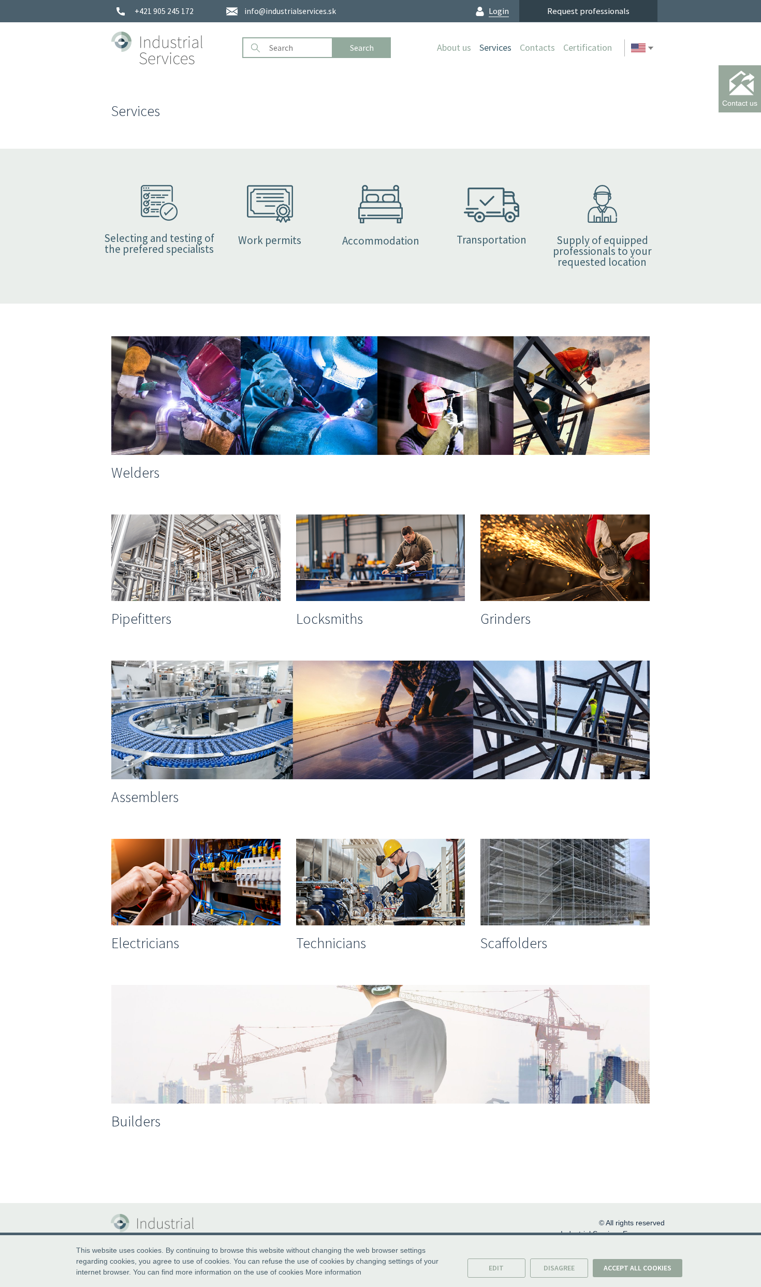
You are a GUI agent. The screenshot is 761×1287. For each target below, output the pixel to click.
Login (499, 11)
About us (454, 47)
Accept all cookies (637, 1267)
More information (333, 1272)
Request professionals (588, 11)
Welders (135, 472)
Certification (587, 47)
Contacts (537, 47)
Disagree (559, 1267)
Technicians (331, 943)
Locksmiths (329, 618)
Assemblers (145, 797)
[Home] (173, 47)
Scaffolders (513, 943)
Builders (135, 1121)
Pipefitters (141, 618)
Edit (496, 1267)
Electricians (145, 943)
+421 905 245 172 (164, 11)
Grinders (505, 618)
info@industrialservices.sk (290, 11)
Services (495, 47)
